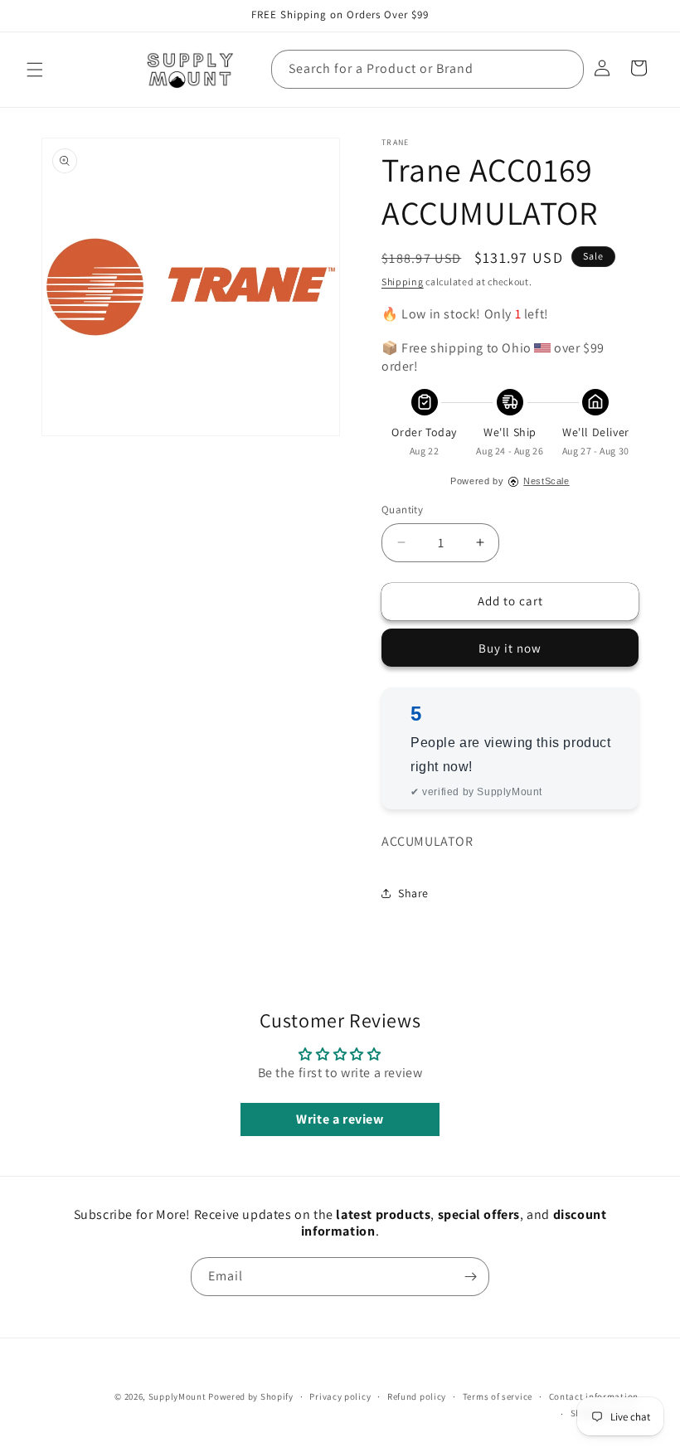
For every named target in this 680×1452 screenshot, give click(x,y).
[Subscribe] (470, 1276)
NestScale (546, 481)
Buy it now (510, 648)
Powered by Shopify (251, 1396)
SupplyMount (177, 1396)
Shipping (402, 281)
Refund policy (416, 1396)
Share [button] (413, 893)
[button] (35, 69)
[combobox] (427, 69)
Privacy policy (340, 1396)
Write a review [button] (339, 1119)
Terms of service (497, 1396)
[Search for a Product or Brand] (564, 69)
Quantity (402, 510)
